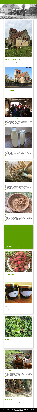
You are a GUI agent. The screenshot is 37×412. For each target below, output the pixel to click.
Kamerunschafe (9, 399)
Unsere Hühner (9, 371)
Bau (5, 185)
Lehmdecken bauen (10, 184)
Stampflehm (8, 214)
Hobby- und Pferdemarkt (11, 119)
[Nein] (35, 410)
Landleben (6, 60)
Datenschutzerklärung (19, 410)
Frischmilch (8, 149)
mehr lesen (6, 124)
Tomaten (7, 339)
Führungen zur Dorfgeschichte (13, 59)
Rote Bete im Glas (9, 274)
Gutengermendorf (9, 90)
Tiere (5, 372)
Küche (6, 275)
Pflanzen (6, 340)
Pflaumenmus (8, 305)
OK (14, 410)
